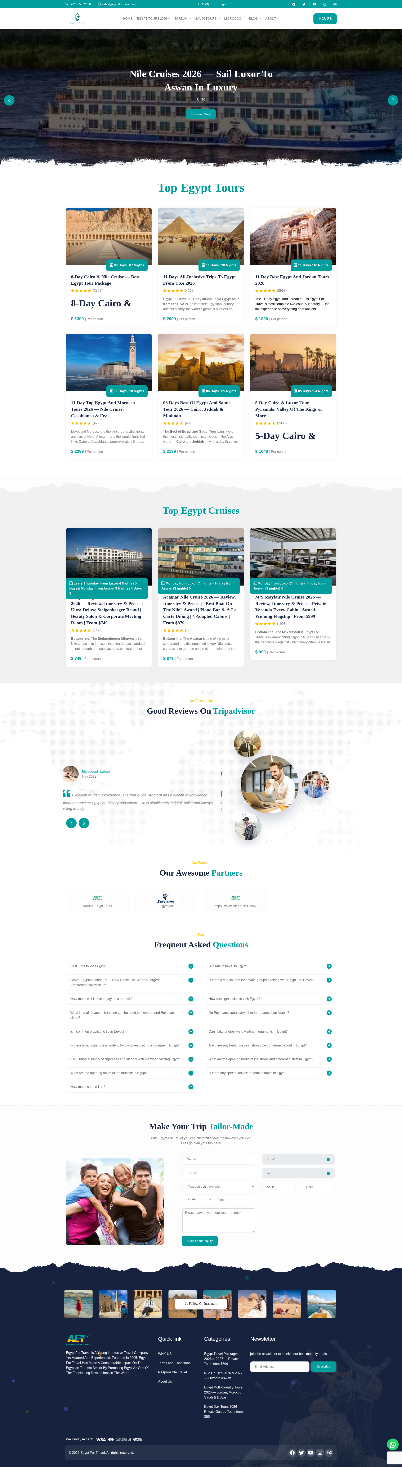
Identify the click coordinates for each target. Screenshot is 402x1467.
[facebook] (293, 4)
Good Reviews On (201, 711)
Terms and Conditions (174, 1363)
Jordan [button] (181, 18)
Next (84, 823)
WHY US (165, 1354)
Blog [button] (254, 18)
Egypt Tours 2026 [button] (152, 18)
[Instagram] (324, 4)
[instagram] (320, 1453)
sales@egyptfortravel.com (119, 4)
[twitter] (304, 4)
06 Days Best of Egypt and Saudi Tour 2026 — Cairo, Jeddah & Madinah (196, 409)
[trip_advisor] (329, 1453)
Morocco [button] (233, 18)
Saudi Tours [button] (206, 18)
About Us (165, 1381)
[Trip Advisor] (335, 4)
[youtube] (314, 4)
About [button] (271, 18)
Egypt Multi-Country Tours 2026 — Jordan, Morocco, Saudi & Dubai (223, 1392)
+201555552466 (79, 4)
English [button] (223, 4)
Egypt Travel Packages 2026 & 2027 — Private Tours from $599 (221, 1359)
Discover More (201, 114)
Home (128, 18)
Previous (71, 823)
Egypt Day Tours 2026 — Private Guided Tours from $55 (223, 1411)
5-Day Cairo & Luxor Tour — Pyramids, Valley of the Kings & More (288, 409)
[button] (205, 4)
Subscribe (323, 1366)
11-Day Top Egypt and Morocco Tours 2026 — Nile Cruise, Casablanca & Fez (103, 409)
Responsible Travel (172, 1372)
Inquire (325, 18)
